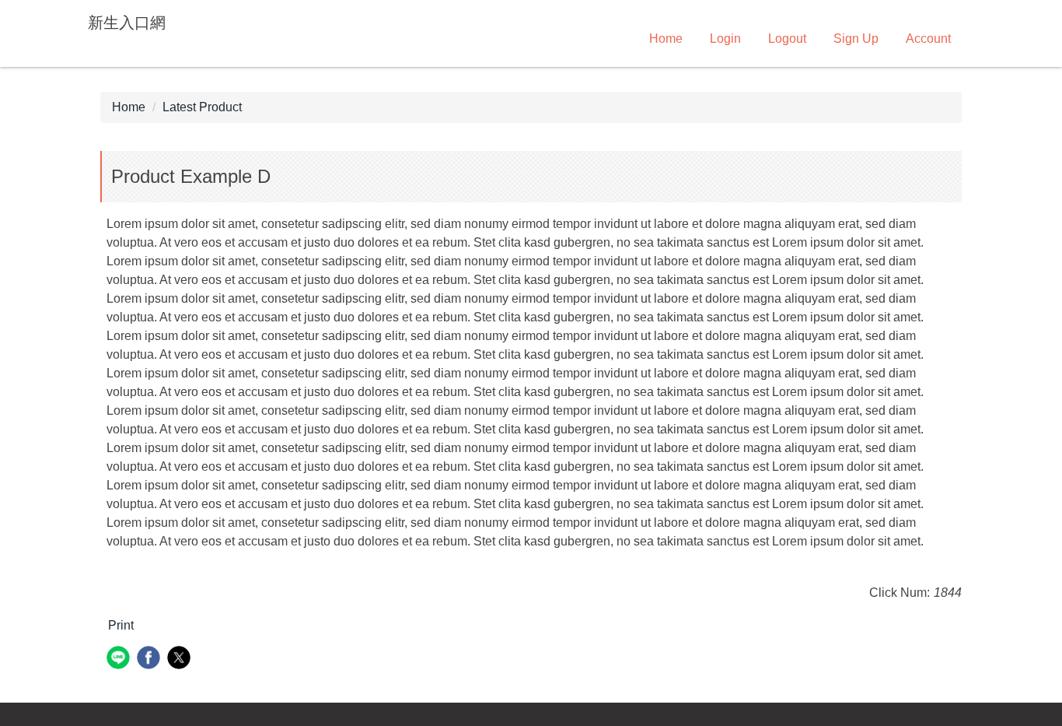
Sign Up (856, 38)
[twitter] (180, 659)
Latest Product (202, 107)
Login (725, 38)
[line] (120, 659)
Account (928, 38)
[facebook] (150, 659)
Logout (787, 38)
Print (121, 625)
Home (666, 38)
